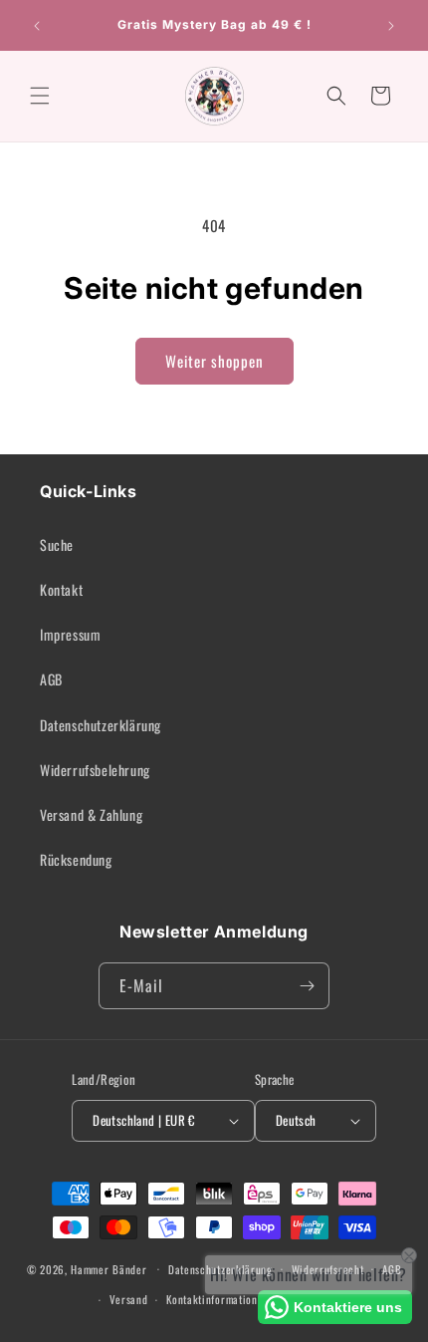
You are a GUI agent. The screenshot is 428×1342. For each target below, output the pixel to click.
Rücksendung (76, 859)
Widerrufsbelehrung (95, 769)
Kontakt (61, 589)
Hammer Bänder (108, 1268)
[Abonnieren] (306, 985)
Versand (128, 1299)
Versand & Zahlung (91, 814)
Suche (57, 544)
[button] (40, 96)
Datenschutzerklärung (100, 724)
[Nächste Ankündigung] (391, 26)
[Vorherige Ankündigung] (37, 26)
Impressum (70, 634)
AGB (51, 679)
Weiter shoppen (214, 361)
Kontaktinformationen (217, 1299)
